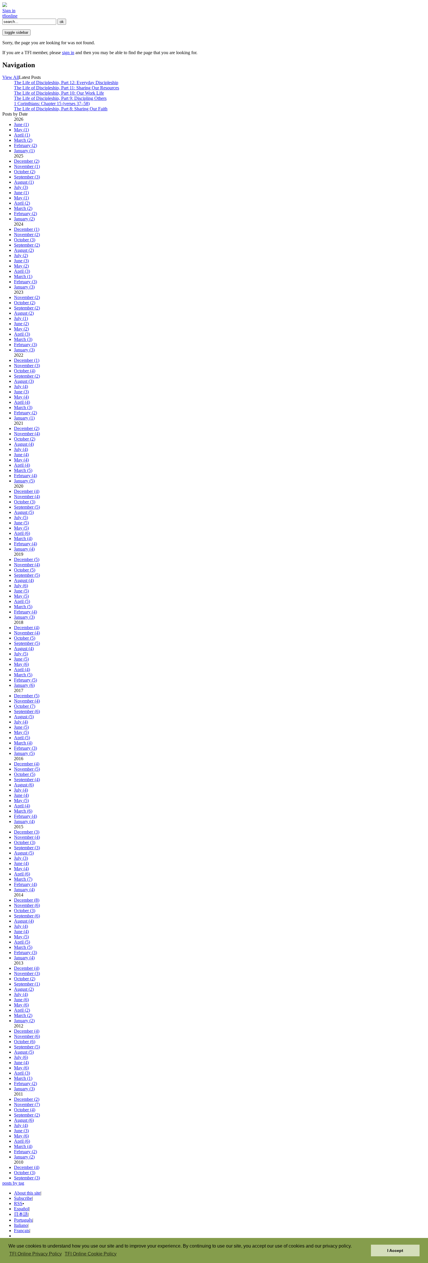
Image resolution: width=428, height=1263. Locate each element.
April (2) (22, 203)
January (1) (24, 150)
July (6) (21, 585)
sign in (68, 52)
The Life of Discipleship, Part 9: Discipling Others (60, 98)
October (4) (24, 370)
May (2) (21, 265)
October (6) (24, 1041)
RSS (18, 1203)
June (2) (21, 323)
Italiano (21, 1225)
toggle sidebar (16, 32)
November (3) (27, 365)
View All (10, 77)
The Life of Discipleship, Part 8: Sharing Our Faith (60, 108)
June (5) (21, 522)
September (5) (27, 507)
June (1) (21, 124)
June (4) (21, 454)
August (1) (24, 182)
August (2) (24, 250)
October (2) (24, 171)
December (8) (26, 900)
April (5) (22, 601)
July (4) (21, 386)
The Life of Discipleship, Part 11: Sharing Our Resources (66, 87)
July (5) (21, 517)
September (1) (27, 983)
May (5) (21, 528)
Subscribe (23, 1198)
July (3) (21, 187)
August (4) (24, 444)
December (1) (26, 229)
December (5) (26, 559)
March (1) (23, 276)
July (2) (21, 255)
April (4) (22, 402)
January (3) (24, 286)
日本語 (21, 1214)
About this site (27, 1193)
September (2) (27, 245)
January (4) (24, 548)
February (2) (25, 145)
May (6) (21, 664)
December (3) (26, 831)
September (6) (27, 711)
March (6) (23, 811)
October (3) (24, 239)
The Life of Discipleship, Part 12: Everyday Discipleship (66, 82)
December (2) (26, 161)
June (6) (21, 999)
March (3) (23, 339)
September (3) (27, 176)
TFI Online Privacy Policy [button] (35, 1253)
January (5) (24, 480)
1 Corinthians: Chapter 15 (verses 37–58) (52, 103)
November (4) (27, 433)
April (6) (22, 533)
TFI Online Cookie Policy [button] (90, 1253)
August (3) (24, 381)
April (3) (22, 271)
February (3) (25, 281)
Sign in (8, 10)
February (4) (25, 475)
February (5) (25, 680)
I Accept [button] (395, 1250)
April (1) (22, 134)
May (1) (21, 129)
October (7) (24, 706)
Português (23, 1220)
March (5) (23, 470)
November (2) (27, 234)
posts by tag (13, 1183)
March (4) (23, 538)
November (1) (27, 166)
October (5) (24, 569)
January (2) (24, 218)
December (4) (26, 491)
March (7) (23, 879)
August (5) (24, 512)
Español (21, 1208)
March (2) (23, 140)
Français (21, 1230)
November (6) (27, 905)
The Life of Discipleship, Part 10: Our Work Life (59, 93)
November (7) (27, 1104)
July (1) (21, 318)
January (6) (24, 685)
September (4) (27, 779)
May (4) (21, 397)
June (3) (21, 260)
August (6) (24, 784)
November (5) (27, 769)
